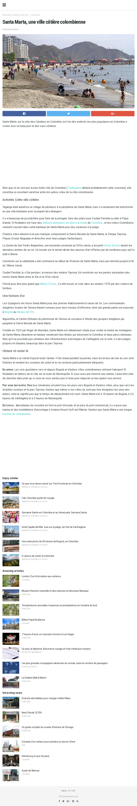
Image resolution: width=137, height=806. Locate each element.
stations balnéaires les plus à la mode (64, 222)
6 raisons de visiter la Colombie (38, 556)
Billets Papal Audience (33, 619)
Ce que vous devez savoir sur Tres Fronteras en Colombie (52, 483)
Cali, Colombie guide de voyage (38, 498)
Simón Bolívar (112, 245)
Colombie (35, 15)
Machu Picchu (48, 283)
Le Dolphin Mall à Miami (34, 677)
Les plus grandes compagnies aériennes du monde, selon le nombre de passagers (65, 663)
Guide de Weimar (31, 770)
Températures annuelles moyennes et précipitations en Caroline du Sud (59, 605)
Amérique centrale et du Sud (15, 15)
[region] (68, 157)
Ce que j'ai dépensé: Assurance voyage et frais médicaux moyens (56, 648)
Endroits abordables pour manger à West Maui (46, 698)
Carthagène (74, 187)
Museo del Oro (25, 312)
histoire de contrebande (16, 414)
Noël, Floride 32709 (32, 712)
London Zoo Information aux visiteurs (41, 576)
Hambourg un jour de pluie (35, 756)
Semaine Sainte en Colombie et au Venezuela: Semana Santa (54, 512)
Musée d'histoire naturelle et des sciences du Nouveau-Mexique (55, 591)
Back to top (69, 791)
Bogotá (9, 312)
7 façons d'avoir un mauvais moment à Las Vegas (48, 634)
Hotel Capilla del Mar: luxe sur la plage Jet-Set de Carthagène (54, 527)
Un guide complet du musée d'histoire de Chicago (48, 727)
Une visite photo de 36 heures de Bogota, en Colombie (50, 541)
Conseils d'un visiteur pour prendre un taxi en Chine (48, 741)
